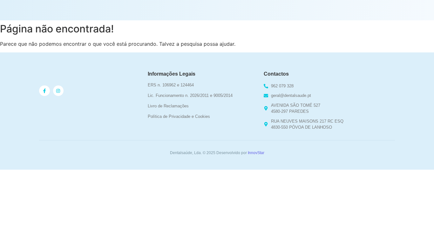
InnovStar (256, 153)
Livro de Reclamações (168, 106)
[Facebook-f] (44, 90)
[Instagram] (58, 90)
